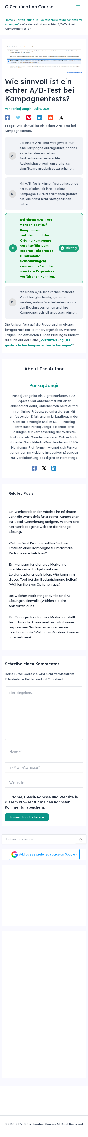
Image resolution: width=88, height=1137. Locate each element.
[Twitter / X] (61, 117)
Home (9, 20)
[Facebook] (7, 117)
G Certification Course (29, 7)
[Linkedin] (39, 117)
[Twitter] (18, 117)
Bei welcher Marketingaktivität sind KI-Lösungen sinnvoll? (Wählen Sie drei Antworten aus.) (40, 601)
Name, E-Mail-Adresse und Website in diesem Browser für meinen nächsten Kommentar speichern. (41, 802)
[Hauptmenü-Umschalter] (78, 7)
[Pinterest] (28, 117)
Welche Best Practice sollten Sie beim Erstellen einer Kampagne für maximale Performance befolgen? (41, 548)
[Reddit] (50, 117)
